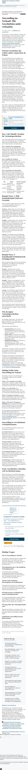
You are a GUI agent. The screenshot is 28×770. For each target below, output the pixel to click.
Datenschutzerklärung (13, 731)
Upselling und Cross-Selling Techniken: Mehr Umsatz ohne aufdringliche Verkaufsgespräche (13, 700)
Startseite (2, 5)
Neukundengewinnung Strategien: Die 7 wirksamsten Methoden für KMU (13, 682)
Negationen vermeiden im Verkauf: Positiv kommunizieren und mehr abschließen (13, 662)
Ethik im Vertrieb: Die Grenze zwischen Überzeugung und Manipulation (12, 676)
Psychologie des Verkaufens (11, 410)
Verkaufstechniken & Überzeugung (11, 5)
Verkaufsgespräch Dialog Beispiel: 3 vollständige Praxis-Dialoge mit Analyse (12, 727)
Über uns (22, 731)
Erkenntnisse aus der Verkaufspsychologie (9, 417)
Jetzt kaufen (14, 128)
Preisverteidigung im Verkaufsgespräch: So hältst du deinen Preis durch (12, 688)
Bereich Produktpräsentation (13, 367)
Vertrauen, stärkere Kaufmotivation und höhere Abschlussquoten (12, 43)
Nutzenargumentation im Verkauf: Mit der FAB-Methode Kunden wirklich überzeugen (13, 694)
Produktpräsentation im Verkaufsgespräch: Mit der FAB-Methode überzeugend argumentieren (13, 669)
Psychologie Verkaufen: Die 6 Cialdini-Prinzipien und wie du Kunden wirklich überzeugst (12, 656)
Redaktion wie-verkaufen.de (9, 705)
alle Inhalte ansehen (20, 546)
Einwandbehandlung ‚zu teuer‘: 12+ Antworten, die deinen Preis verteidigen (14, 650)
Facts (8, 733)
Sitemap (4, 733)
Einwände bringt (6, 364)
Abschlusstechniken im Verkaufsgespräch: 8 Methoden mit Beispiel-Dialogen (13, 644)
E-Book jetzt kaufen (14, 539)
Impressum (4, 731)
